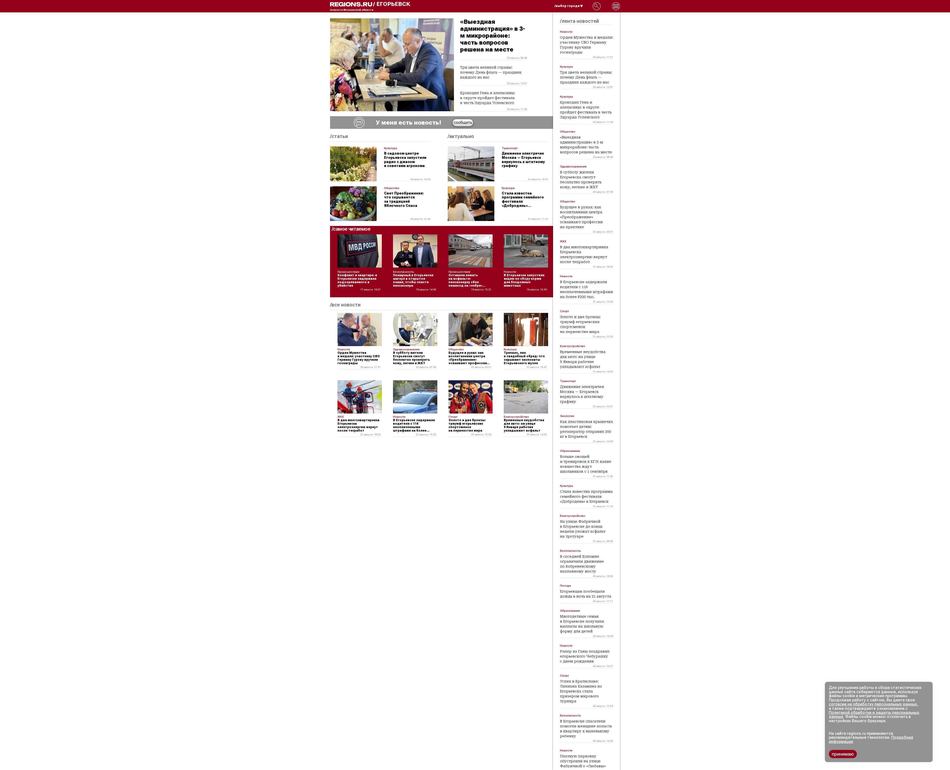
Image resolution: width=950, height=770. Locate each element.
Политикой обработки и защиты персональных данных (874, 714)
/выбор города (567, 6)
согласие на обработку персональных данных (873, 704)
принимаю (843, 754)
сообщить (463, 122)
